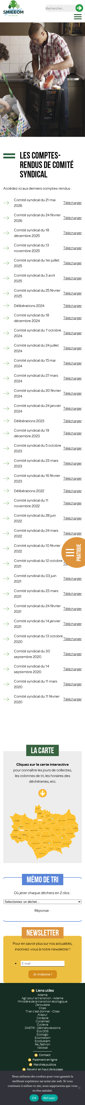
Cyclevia (42, 1024)
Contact (45, 1055)
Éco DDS (42, 1031)
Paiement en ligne (45, 1059)
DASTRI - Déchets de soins (42, 1028)
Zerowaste (42, 1005)
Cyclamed (43, 1021)
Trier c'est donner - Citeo (43, 1011)
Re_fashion (42, 1044)
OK (34, 1098)
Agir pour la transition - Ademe (42, 998)
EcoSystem (42, 1041)
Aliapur (42, 1014)
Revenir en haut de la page (45, 1069)
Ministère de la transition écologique (42, 1001)
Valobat (42, 1047)
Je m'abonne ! (42, 974)
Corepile (42, 1018)
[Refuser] (79, 1087)
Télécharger (72, 203)
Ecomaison (43, 1038)
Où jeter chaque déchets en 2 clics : (42, 893)
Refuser (49, 1098)
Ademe (42, 995)
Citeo (42, 1008)
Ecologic (42, 1034)
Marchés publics (45, 1064)
